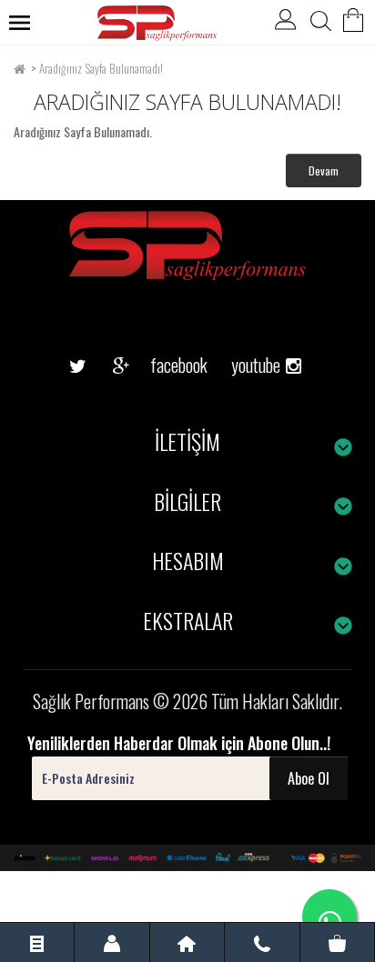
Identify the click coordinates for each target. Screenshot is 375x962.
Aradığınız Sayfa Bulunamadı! (101, 68)
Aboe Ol (308, 778)
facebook (165, 364)
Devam (324, 170)
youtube (249, 336)
